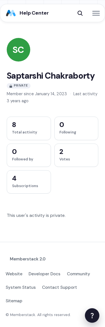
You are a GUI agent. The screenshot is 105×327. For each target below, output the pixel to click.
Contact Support (59, 287)
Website (14, 274)
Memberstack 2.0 (28, 259)
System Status (21, 287)
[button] (80, 13)
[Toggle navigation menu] (96, 13)
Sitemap (14, 301)
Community (78, 274)
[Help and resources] (92, 315)
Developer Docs (44, 274)
